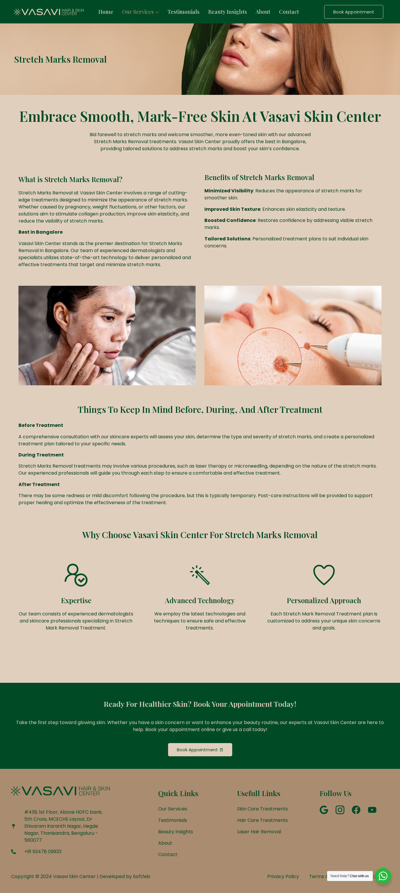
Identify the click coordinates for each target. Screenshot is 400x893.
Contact (289, 11)
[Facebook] (356, 809)
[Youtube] (372, 809)
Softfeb (141, 876)
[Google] (323, 809)
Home (105, 11)
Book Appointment (353, 12)
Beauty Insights (227, 11)
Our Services (138, 11)
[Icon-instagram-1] (340, 809)
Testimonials (183, 11)
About (263, 11)
